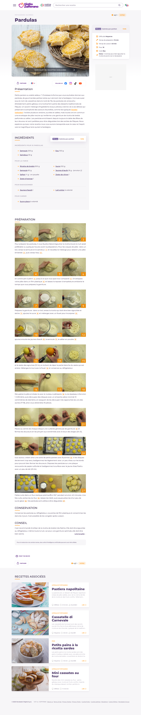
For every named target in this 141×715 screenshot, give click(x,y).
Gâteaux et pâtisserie (60, 585)
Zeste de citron (62, 175)
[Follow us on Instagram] (71, 83)
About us (50, 702)
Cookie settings (96, 702)
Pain (53, 641)
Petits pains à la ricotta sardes (65, 646)
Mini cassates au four (65, 674)
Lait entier (60, 190)
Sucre (58, 166)
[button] (78, 533)
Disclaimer (104, 702)
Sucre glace (25, 202)
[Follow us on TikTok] (76, 83)
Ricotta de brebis (27, 166)
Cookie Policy (86, 702)
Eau (57, 151)
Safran (22, 175)
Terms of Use (58, 702)
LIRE (83, 605)
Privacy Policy (76, 702)
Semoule (23, 151)
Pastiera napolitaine (68, 589)
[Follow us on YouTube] (80, 83)
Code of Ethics (113, 702)
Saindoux (24, 155)
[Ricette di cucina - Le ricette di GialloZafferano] (127, 5)
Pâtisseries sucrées (24, 15)
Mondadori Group (123, 702)
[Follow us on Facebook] (66, 83)
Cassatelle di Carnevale (62, 618)
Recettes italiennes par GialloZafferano (35, 5)
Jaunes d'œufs (62, 170)
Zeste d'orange (26, 179)
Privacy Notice (66, 702)
